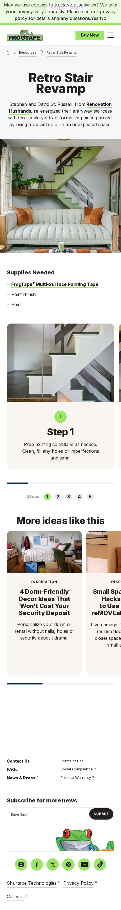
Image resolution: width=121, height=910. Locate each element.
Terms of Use (72, 761)
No (103, 18)
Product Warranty (75, 777)
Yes (94, 18)
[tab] (47, 496)
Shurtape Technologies (32, 883)
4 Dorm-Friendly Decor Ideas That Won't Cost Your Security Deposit (44, 602)
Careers (15, 896)
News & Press (21, 777)
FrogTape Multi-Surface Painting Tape (54, 284)
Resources (28, 52)
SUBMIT (101, 814)
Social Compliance (76, 769)
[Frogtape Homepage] (25, 35)
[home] (8, 53)
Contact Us (18, 761)
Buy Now (90, 35)
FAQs (12, 769)
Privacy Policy (78, 883)
